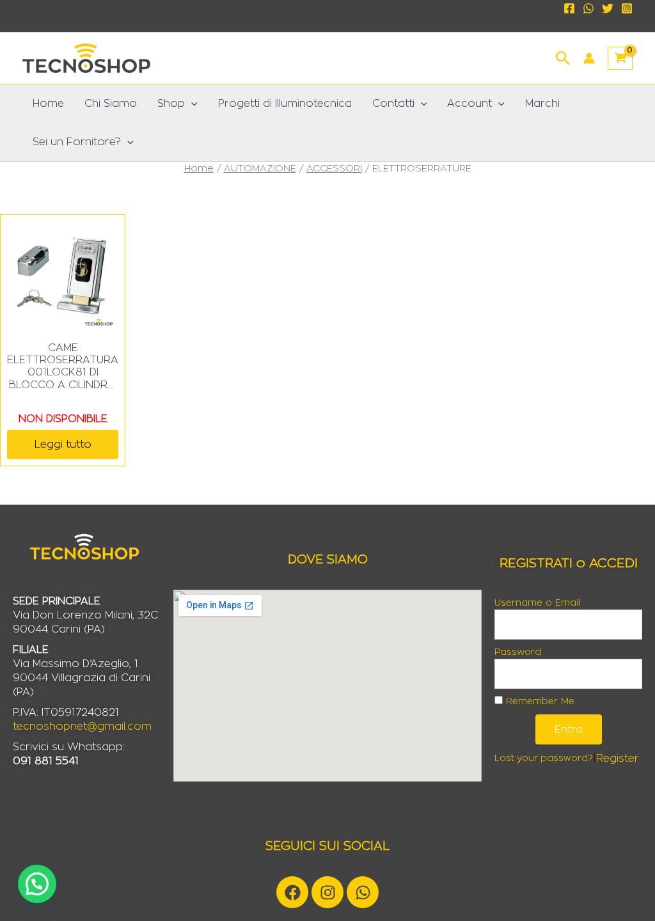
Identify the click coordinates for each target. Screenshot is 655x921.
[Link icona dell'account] (589, 58)
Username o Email (537, 603)
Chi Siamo (110, 103)
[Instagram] (627, 8)
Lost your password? (543, 758)
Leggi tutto (63, 444)
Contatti (393, 103)
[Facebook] (569, 8)
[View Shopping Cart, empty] (620, 58)
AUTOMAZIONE (260, 168)
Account (469, 103)
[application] (191, 103)
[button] (563, 57)
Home (48, 103)
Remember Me (538, 701)
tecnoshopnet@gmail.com (82, 726)
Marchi (542, 103)
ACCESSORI (334, 168)
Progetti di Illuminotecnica (285, 103)
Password (517, 652)
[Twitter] (607, 8)
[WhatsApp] (588, 8)
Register (617, 758)
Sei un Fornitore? (77, 142)
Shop (171, 103)
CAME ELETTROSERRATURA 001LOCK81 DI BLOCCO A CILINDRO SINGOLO (62, 367)
